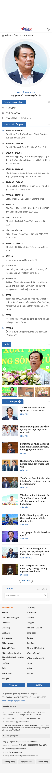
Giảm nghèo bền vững (11, 653)
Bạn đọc (30, 643)
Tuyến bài (13, 685)
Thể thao (30, 618)
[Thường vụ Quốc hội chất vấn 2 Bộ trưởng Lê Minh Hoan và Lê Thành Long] (10, 482)
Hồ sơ (8, 35)
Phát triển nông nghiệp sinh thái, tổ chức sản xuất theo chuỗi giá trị (34, 518)
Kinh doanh (32, 612)
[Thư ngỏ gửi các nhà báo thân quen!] (10, 536)
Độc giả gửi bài (27, 762)
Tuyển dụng (43, 762)
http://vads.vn (15, 752)
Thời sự (5, 612)
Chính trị (24, 414)
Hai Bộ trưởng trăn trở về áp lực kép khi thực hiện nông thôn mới (34, 429)
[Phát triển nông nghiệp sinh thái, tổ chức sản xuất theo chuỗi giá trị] (10, 519)
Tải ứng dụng (9, 762)
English (5, 663)
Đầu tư (23, 453)
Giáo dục (5, 623)
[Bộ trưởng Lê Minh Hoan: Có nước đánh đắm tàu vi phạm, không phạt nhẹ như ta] (10, 447)
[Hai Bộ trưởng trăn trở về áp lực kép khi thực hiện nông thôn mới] (10, 430)
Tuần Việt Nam (26, 558)
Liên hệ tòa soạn (9, 706)
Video (29, 668)
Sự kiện (39, 685)
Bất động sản (8, 643)
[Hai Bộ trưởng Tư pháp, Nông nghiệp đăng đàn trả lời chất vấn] (10, 465)
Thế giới (30, 623)
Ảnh (4, 668)
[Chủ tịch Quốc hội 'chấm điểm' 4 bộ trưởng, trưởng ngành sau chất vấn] (10, 569)
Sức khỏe (6, 633)
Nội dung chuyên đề (35, 658)
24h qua (5, 678)
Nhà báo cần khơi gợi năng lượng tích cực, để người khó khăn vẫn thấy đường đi (34, 551)
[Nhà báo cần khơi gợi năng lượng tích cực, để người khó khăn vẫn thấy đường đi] (10, 552)
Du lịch (30, 638)
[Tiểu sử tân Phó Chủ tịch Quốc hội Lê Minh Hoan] (10, 413)
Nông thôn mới (33, 653)
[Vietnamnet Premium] (8, 609)
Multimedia (7, 673)
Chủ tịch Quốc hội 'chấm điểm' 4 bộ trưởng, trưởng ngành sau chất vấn (33, 568)
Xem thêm (26, 581)
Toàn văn (24, 507)
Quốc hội (24, 575)
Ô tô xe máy (7, 638)
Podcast (30, 673)
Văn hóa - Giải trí (34, 628)
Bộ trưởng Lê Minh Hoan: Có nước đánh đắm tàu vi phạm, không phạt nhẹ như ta (34, 447)
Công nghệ (31, 633)
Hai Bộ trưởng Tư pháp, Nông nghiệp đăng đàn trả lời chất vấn (35, 464)
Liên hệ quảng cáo (10, 736)
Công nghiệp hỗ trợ (35, 648)
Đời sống (6, 628)
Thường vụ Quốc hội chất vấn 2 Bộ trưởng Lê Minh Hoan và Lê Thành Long (35, 481)
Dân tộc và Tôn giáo (10, 618)
